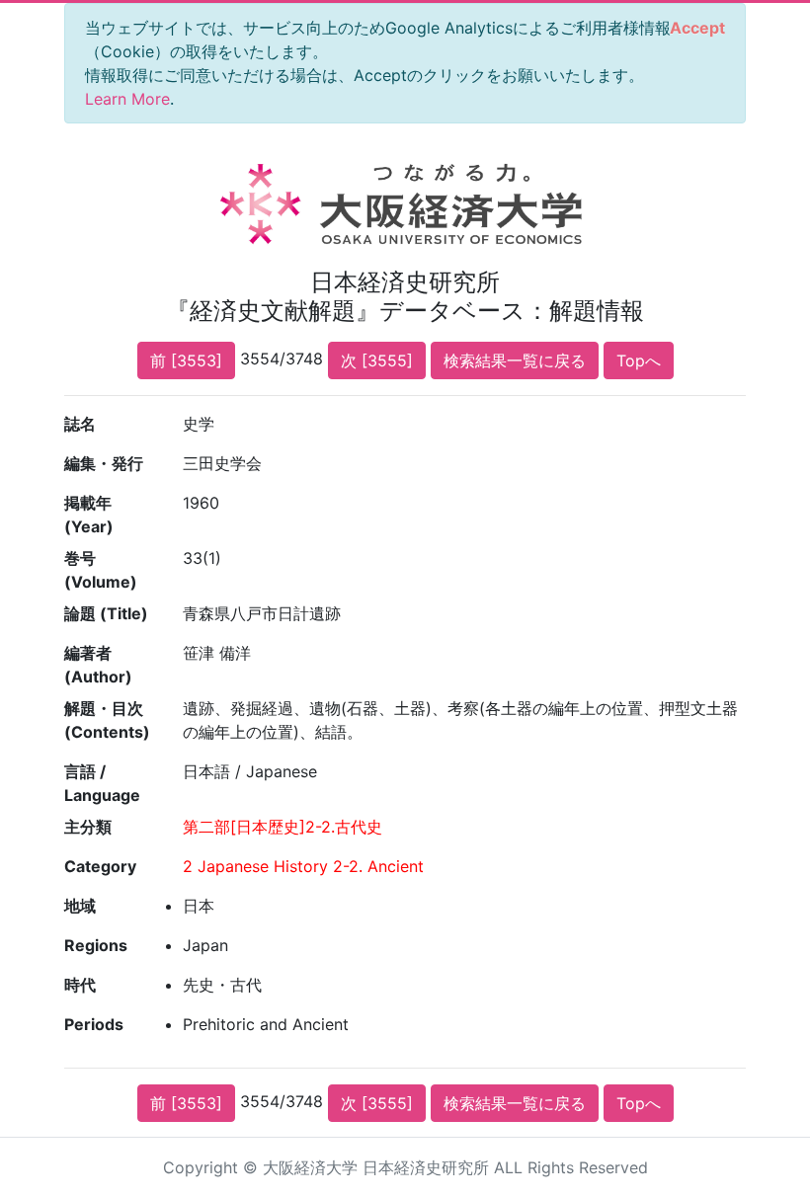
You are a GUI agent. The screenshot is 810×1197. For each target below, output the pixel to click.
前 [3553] (186, 360)
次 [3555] (377, 360)
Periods (93, 1024)
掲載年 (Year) (89, 514)
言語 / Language (102, 783)
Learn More (127, 99)
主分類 (88, 827)
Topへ (638, 360)
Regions (95, 945)
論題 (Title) (106, 613)
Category (100, 866)
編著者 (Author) (98, 664)
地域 (80, 906)
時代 (80, 985)
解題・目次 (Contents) (107, 720)
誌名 (80, 424)
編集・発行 (103, 463)
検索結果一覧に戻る (515, 360)
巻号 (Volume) (100, 570)
